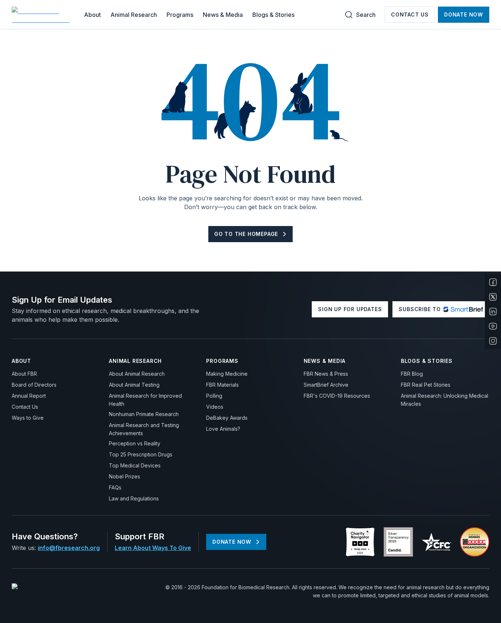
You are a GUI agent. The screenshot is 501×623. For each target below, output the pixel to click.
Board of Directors (34, 385)
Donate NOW (463, 14)
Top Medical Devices (135, 465)
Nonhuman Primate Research (144, 414)
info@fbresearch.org (69, 547)
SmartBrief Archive (326, 385)
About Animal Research (137, 374)
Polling (214, 396)
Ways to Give (28, 418)
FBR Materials (222, 385)
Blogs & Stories (273, 14)
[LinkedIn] (493, 311)
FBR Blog (412, 374)
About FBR (24, 374)
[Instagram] (493, 341)
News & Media (223, 14)
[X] (493, 296)
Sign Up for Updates (350, 309)
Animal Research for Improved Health (145, 400)
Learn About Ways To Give (153, 547)
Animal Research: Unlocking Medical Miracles (444, 400)
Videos (214, 407)
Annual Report (29, 396)
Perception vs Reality (134, 443)
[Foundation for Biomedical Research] (42, 15)
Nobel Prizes (124, 476)
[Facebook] (493, 282)
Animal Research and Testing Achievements (144, 429)
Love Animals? (223, 429)
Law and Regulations (134, 498)
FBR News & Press (326, 374)
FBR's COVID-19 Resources (337, 396)
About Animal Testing (134, 385)
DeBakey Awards (227, 418)
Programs (180, 14)
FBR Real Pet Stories (425, 385)
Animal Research (133, 14)
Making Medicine (227, 374)
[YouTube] (493, 326)
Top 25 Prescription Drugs (140, 454)
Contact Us (410, 14)
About (92, 14)
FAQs (115, 487)
